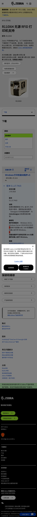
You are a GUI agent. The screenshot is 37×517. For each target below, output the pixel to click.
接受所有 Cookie (26, 268)
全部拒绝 (11, 268)
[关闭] (33, 246)
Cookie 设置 (18, 261)
